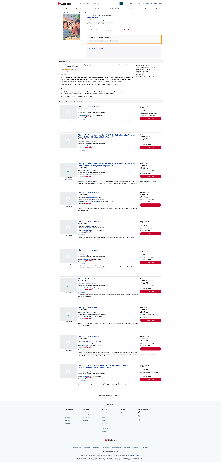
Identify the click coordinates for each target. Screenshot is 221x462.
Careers (103, 417)
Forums (103, 420)
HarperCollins (89, 141)
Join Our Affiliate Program (89, 414)
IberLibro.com (136, 447)
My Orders (67, 420)
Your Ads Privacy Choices (107, 426)
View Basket (68, 423)
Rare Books (98, 8)
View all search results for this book (110, 398)
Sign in (138, 3)
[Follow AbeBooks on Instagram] (139, 420)
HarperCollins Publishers (92, 341)
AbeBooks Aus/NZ (116, 447)
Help (160, 3)
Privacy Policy (105, 423)
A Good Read (85, 376)
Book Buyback (86, 417)
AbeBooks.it (106, 447)
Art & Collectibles (115, 8)
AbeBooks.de (87, 447)
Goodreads (109, 20)
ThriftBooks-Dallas (87, 259)
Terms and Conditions (134, 455)
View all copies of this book (96, 48)
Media (103, 414)
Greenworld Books (87, 174)
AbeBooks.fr (96, 447)
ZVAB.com (145, 447)
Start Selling (159, 8)
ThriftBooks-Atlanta (87, 230)
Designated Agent (106, 428)
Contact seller (81, 119)
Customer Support (124, 414)
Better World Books (87, 345)
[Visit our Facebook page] (139, 412)
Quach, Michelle (68, 12)
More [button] (63, 87)
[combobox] (99, 3)
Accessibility (104, 431)
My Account (146, 3)
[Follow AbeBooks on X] (139, 416)
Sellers (145, 8)
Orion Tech (85, 146)
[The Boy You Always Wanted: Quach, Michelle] (71, 15)
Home (59, 12)
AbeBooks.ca (127, 447)
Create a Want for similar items (110, 40)
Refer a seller (86, 420)
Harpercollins (89, 372)
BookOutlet (85, 115)
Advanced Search (62, 8)
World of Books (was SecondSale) (91, 201)
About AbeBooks (106, 412)
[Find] (121, 3)
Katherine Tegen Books (92, 111)
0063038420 (95, 22)
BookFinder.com (110, 450)
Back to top (110, 404)
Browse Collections (81, 8)
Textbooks (132, 8)
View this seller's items (95, 40)
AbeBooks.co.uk (77, 447)
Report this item (65, 72)
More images (68, 179)
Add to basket (151, 118)
